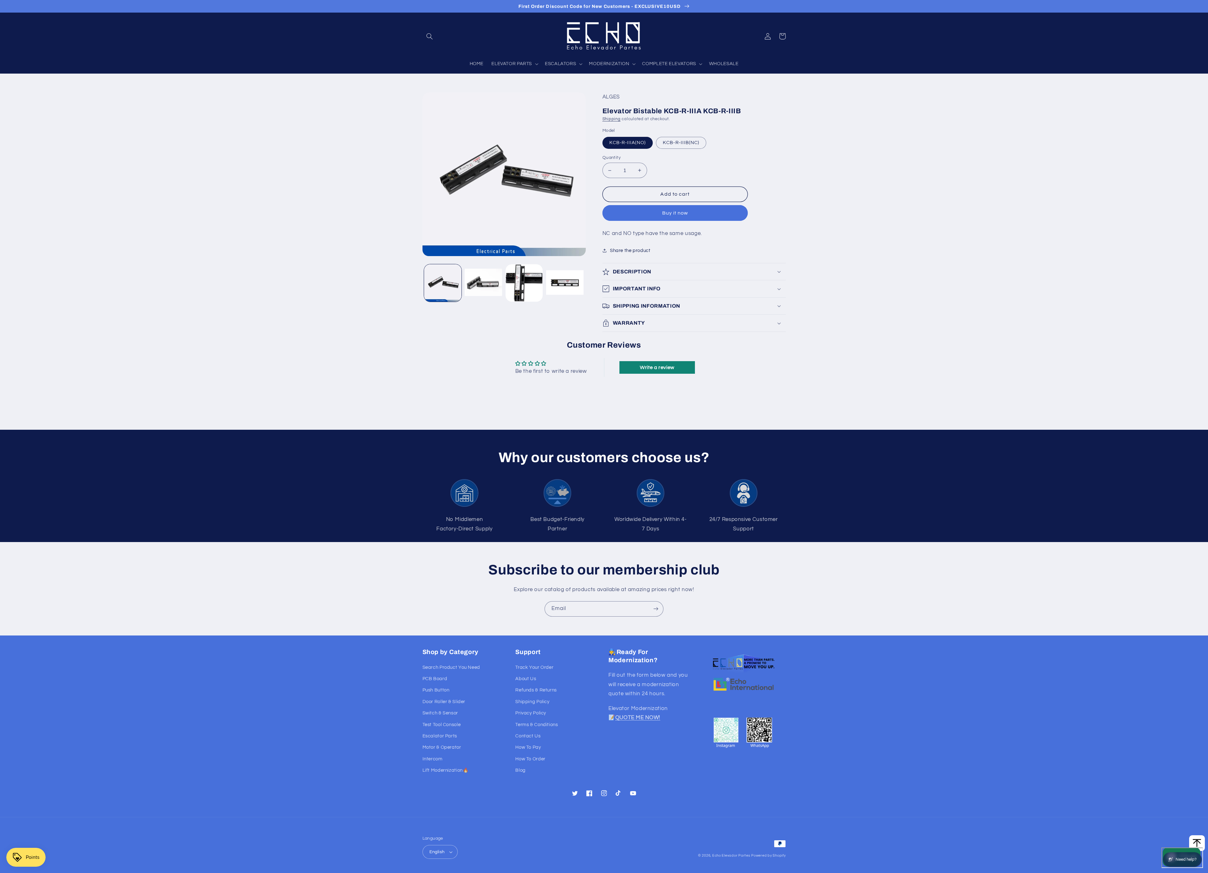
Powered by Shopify (768, 855)
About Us (525, 678)
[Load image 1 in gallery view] (442, 283)
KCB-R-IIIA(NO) (627, 142)
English (437, 852)
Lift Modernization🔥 (445, 770)
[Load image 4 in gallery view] (565, 283)
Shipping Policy (532, 701)
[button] (429, 36)
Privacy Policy (530, 713)
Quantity (611, 157)
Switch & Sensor (440, 713)
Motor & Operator (441, 747)
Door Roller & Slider (444, 701)
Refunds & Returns (536, 690)
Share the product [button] (630, 250)
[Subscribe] (656, 609)
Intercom (432, 759)
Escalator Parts (439, 736)
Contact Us (527, 736)
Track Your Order (534, 667)
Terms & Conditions (536, 724)
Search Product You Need (451, 667)
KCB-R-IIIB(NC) (681, 142)
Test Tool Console (441, 724)
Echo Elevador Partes (731, 855)
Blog (520, 770)
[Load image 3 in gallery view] (524, 283)
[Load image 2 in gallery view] (483, 283)
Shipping (611, 119)
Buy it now (675, 212)
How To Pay (528, 747)
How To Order (530, 759)
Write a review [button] (657, 367)
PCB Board (434, 678)
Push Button (436, 690)
